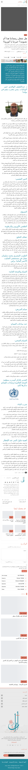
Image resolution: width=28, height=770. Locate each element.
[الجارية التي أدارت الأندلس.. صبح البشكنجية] (20, 529)
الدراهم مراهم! (22, 501)
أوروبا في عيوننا (23, 613)
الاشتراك (6, 755)
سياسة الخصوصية (13, 762)
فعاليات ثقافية (24, 706)
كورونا (16, 472)
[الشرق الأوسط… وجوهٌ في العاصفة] (14, 674)
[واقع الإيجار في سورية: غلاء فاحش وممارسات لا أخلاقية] (20, 515)
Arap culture (17, 767)
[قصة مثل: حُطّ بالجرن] (14, 627)
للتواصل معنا (5, 762)
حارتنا (25, 34)
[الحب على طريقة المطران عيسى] (7, 529)
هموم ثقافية (24, 657)
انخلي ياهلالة (23, 635)
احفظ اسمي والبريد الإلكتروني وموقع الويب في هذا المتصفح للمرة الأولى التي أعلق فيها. (14, 567)
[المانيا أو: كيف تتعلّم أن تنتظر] (14, 605)
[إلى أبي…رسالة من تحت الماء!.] (7, 515)
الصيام (23, 472)
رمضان (19, 472)
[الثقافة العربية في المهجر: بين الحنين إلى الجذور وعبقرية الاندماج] (14, 650)
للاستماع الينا (14, 742)
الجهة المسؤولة (22, 762)
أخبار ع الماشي (24, 703)
